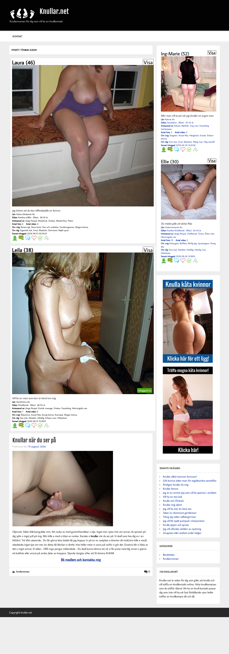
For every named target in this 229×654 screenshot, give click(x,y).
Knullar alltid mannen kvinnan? (180, 476)
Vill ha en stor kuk (172, 496)
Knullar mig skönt (172, 504)
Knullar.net (54, 11)
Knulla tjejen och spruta (176, 524)
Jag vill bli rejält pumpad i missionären (184, 520)
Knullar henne (170, 488)
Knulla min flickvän (173, 500)
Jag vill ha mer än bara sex (177, 508)
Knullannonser (23, 571)
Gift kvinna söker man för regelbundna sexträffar (189, 480)
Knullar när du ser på (34, 440)
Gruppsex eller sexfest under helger (182, 533)
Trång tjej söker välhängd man (179, 516)
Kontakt (17, 36)
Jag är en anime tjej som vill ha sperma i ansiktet (189, 492)
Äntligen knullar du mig (175, 484)
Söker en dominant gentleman (179, 512)
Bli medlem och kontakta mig (81, 559)
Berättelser (169, 554)
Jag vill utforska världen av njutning (182, 529)
